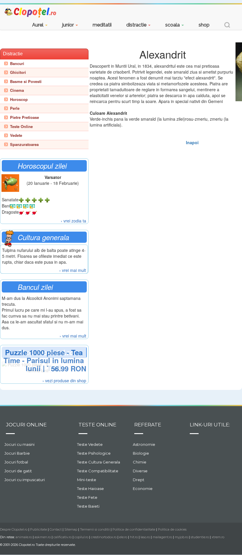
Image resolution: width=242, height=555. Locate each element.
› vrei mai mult (72, 270)
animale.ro (24, 537)
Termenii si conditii (95, 529)
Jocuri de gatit (18, 470)
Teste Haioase (90, 488)
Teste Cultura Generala (98, 462)
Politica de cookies (172, 529)
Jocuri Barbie (17, 453)
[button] (227, 26)
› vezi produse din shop (64, 380)
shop (204, 25)
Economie (143, 488)
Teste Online (21, 126)
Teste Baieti (88, 506)
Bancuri (17, 63)
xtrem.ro (218, 537)
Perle (14, 108)
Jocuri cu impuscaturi (24, 479)
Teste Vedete (90, 444)
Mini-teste (86, 479)
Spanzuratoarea (24, 144)
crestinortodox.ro (104, 537)
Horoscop (19, 99)
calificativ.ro (62, 537)
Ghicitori (18, 72)
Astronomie (144, 444)
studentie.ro (200, 537)
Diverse (140, 470)
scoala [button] (173, 25)
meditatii (102, 25)
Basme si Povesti (26, 81)
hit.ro (134, 537)
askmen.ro (43, 537)
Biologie (141, 453)
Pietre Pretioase (24, 117)
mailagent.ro (162, 537)
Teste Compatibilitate (97, 470)
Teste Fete (87, 497)
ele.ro (123, 537)
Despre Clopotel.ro (13, 529)
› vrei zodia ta (73, 221)
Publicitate (38, 529)
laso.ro (145, 537)
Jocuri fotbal (16, 462)
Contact (56, 529)
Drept (138, 479)
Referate (147, 425)
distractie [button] (137, 25)
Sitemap (70, 529)
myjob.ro (181, 537)
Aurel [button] (38, 25)
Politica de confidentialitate (133, 529)
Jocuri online (26, 425)
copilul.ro (81, 537)
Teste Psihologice (94, 453)
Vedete (16, 135)
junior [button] (68, 25)
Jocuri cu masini (19, 444)
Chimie (139, 462)
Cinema (17, 90)
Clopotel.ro (30, 12)
